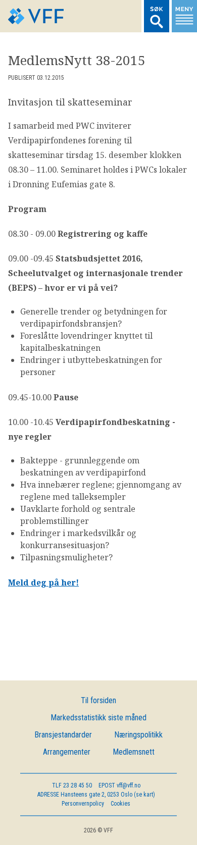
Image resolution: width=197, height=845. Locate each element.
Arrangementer (66, 752)
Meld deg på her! (43, 582)
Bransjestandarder (63, 735)
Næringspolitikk (138, 735)
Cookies (120, 803)
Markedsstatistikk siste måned (98, 717)
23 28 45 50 (72, 785)
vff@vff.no (119, 785)
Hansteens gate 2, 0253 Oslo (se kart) (96, 794)
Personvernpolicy (83, 803)
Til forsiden (98, 700)
